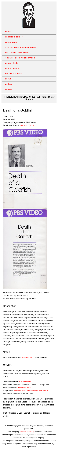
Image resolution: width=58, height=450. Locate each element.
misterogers (11, 42)
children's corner (14, 37)
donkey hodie (12, 63)
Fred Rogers (25, 381)
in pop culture (12, 68)
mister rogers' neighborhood (21, 47)
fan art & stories (13, 74)
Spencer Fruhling (27, 432)
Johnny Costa (24, 387)
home (8, 32)
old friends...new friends (17, 53)
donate (8, 89)
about (8, 79)
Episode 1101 (28, 357)
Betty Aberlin (20, 390)
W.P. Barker (32, 390)
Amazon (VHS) (27, 125)
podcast (9, 84)
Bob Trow (43, 390)
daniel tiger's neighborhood (21, 58)
